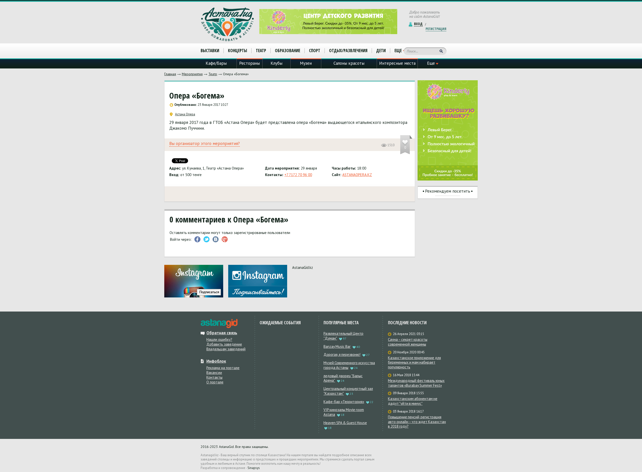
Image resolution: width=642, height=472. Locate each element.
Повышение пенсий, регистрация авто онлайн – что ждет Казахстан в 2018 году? (417, 422)
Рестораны (249, 63)
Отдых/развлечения (348, 50)
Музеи (306, 63)
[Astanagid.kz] (227, 24)
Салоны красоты (349, 63)
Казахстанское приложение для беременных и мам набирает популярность (414, 363)
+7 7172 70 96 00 (298, 174)
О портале (214, 382)
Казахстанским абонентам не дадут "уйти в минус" (412, 401)
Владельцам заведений (226, 349)
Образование (287, 50)
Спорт (314, 50)
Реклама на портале (222, 367)
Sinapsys (254, 468)
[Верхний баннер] (328, 21)
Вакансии (214, 372)
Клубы (276, 63)
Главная (170, 74)
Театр (212, 74)
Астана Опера (185, 114)
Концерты (237, 50)
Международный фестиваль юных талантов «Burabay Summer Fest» (416, 383)
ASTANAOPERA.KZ (357, 174)
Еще (398, 50)
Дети (381, 50)
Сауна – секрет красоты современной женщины (407, 342)
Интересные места (397, 63)
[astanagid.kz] (219, 323)
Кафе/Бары (216, 63)
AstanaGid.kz (302, 267)
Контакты (214, 377)
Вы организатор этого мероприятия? (204, 143)
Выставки (210, 50)
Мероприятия (192, 74)
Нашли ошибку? (219, 339)
